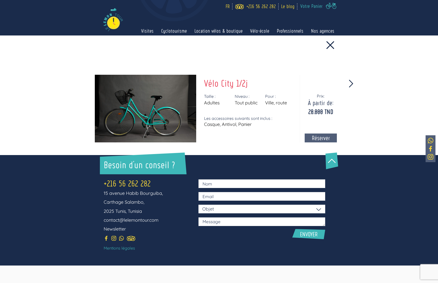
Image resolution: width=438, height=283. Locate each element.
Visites (147, 30)
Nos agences (322, 30)
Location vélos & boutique (218, 30)
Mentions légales (119, 248)
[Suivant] (287, 83)
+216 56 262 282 (127, 183)
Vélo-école (259, 30)
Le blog (288, 6)
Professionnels (290, 30)
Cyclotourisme (174, 30)
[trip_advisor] (239, 6)
